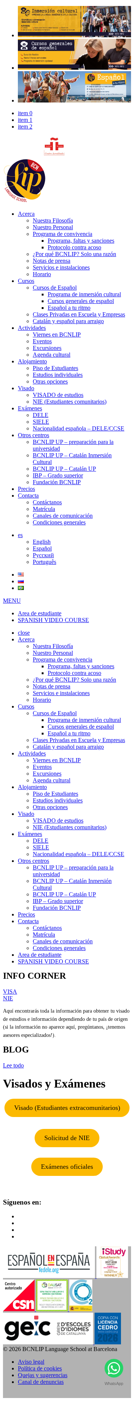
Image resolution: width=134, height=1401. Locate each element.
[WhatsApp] (114, 1370)
